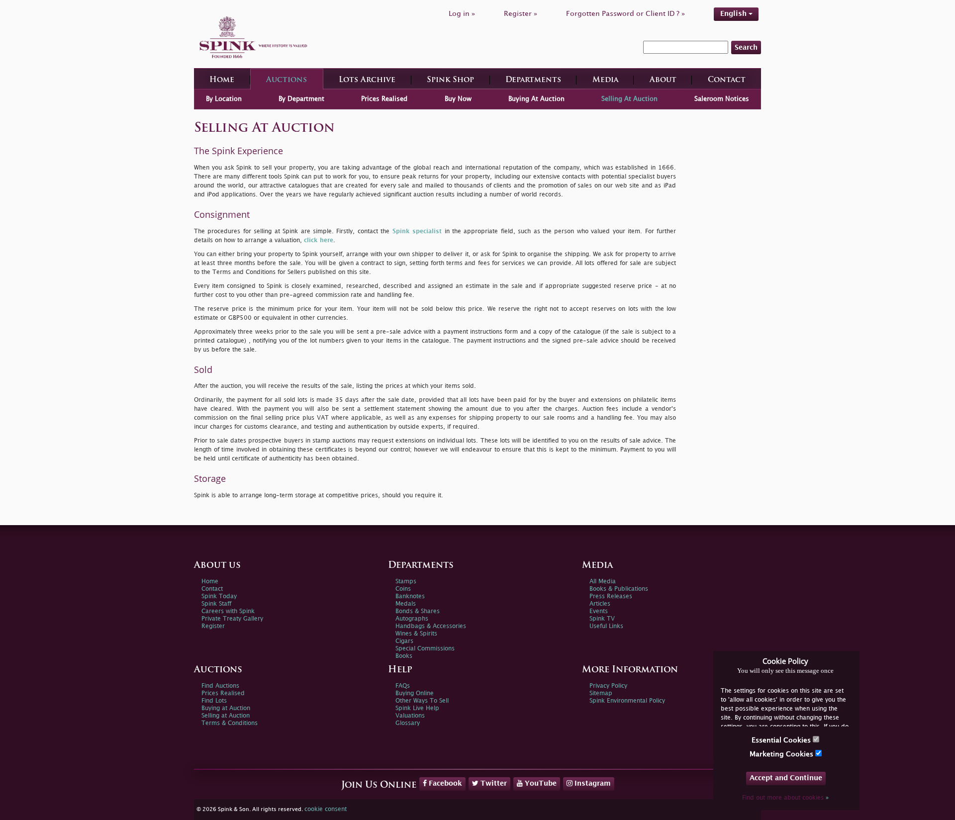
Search (746, 47)
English (734, 13)
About (663, 80)
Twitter (492, 783)
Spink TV (602, 619)
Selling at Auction (225, 716)
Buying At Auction (536, 99)
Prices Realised (384, 99)
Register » (520, 13)
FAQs (402, 686)
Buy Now (458, 99)
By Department (301, 99)
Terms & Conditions (229, 723)
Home (221, 80)
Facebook (444, 783)
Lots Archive (367, 80)
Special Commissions (425, 648)
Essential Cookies (782, 740)
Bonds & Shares (417, 611)
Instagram (592, 783)
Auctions (286, 80)
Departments (533, 80)
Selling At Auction (629, 99)
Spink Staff (216, 604)
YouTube (540, 783)
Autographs (411, 619)
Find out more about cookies (785, 798)
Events (598, 611)
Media (605, 80)
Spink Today (219, 596)
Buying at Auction (225, 708)
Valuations (410, 716)
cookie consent (325, 809)
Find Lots (214, 701)
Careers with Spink (228, 611)
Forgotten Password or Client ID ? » (625, 13)
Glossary (407, 723)
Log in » (462, 13)
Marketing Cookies (782, 754)
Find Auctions (220, 686)
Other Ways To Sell (422, 701)
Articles (599, 604)
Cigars (404, 641)
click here (318, 240)
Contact (727, 80)
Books (403, 656)
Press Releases (610, 596)
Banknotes (410, 596)
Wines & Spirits (416, 634)
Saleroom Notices (721, 99)
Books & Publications (618, 589)
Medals (405, 604)
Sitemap (600, 693)
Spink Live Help (417, 708)
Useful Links (606, 626)
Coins (403, 589)
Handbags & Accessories (430, 626)
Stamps (405, 581)
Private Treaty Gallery (232, 619)
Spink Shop (450, 80)
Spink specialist (417, 231)
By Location (224, 99)
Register (213, 626)
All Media (602, 581)
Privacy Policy (608, 686)
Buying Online (414, 693)
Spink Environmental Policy (627, 701)
